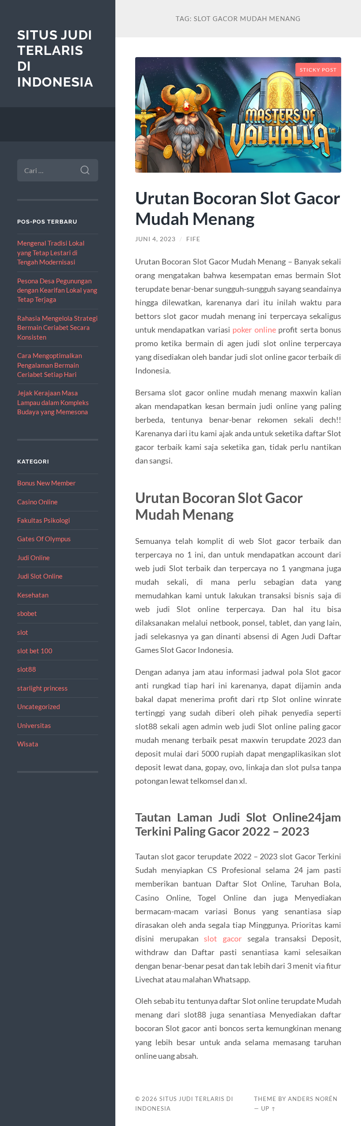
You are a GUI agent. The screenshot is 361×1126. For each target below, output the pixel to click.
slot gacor (223, 938)
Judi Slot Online (40, 576)
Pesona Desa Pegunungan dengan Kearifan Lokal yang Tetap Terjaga (57, 290)
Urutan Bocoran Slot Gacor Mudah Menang (237, 207)
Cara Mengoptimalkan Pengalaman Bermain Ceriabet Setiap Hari (49, 364)
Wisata (27, 744)
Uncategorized (38, 706)
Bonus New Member (46, 483)
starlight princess (42, 688)
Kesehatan (32, 595)
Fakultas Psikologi (43, 520)
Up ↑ (268, 1108)
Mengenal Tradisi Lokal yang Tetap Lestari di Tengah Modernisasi (51, 252)
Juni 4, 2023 (155, 239)
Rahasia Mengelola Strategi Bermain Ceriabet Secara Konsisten (57, 327)
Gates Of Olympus (44, 539)
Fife (193, 239)
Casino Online (37, 502)
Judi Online (33, 557)
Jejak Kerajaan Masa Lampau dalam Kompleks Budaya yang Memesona (53, 402)
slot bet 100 (34, 651)
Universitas (34, 725)
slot (22, 632)
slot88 (26, 669)
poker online (254, 329)
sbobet (27, 613)
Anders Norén (313, 1098)
